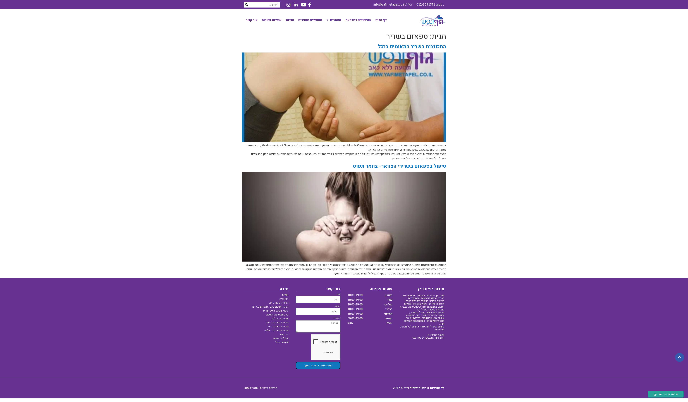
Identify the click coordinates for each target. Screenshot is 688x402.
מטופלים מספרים (310, 20)
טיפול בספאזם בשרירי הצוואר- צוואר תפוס (399, 166)
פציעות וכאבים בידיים (277, 322)
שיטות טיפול (281, 342)
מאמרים (335, 20)
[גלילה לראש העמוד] (679, 357)
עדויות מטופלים (280, 318)
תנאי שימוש (251, 388)
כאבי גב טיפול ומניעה (277, 315)
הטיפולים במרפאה (358, 20)
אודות (290, 20)
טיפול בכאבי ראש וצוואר (275, 311)
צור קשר (251, 20)
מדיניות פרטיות (268, 388)
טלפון (337, 306)
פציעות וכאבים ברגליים (276, 330)
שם (338, 294)
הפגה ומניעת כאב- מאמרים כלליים (270, 307)
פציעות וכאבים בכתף (277, 326)
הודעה (337, 318)
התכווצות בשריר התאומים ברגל (412, 46)
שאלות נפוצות (271, 20)
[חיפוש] (246, 5)
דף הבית (381, 20)
